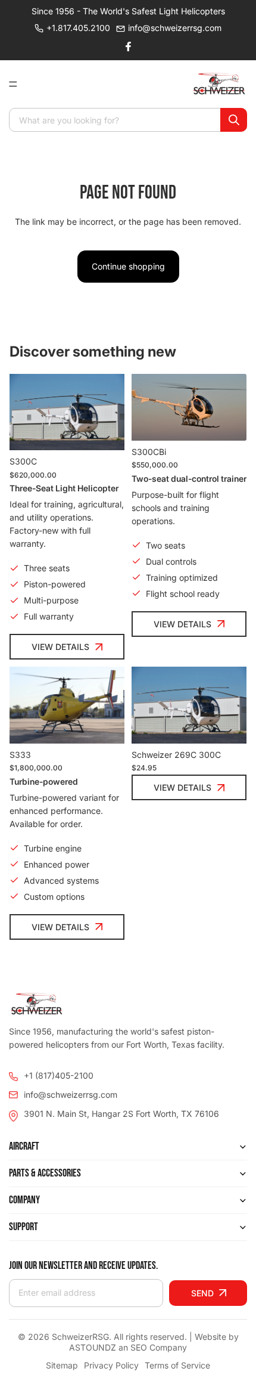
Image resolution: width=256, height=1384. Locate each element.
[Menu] (18, 84)
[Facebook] (128, 46)
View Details (60, 647)
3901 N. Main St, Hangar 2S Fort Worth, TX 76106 (121, 1114)
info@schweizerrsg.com (174, 28)
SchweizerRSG (80, 1337)
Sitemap (62, 1365)
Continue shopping (128, 266)
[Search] (233, 120)
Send (202, 1293)
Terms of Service (177, 1365)
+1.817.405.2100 (78, 28)
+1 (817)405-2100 (58, 1075)
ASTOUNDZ (92, 1347)
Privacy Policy (111, 1365)
